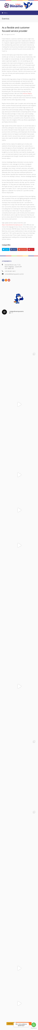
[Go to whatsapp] (34, 1025)
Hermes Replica (27, 93)
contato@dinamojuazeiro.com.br (14, 274)
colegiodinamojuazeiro (18, 318)
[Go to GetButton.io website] (34, 1028)
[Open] (19, 334)
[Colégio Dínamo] (13, 5)
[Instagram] (34, 349)
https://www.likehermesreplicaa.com (12, 225)
